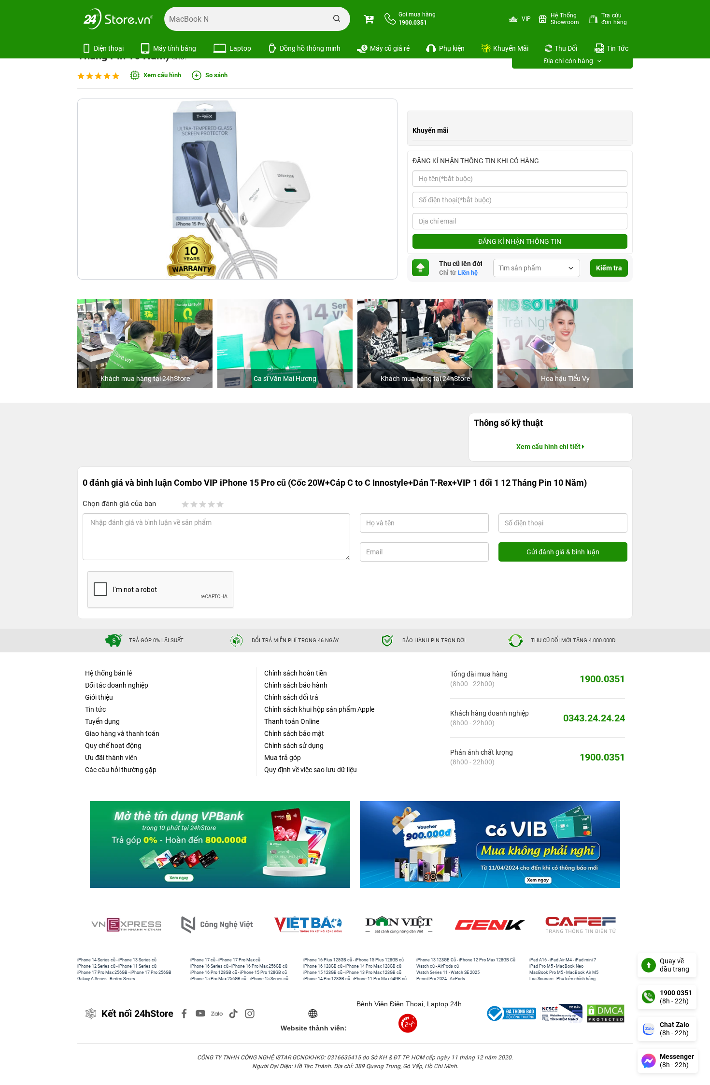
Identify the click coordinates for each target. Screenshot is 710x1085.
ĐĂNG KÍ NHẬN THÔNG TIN (519, 241)
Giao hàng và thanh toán (122, 733)
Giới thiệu (99, 697)
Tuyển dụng (102, 721)
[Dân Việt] (401, 925)
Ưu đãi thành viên (111, 757)
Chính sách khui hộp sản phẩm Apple (319, 709)
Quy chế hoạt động (113, 745)
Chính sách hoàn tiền (295, 673)
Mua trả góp (282, 757)
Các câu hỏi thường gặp (120, 770)
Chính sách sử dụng (294, 745)
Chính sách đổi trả (291, 697)
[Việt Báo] (309, 925)
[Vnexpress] (128, 925)
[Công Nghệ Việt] (219, 925)
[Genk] (492, 925)
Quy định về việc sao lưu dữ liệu (310, 770)
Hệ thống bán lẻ (108, 673)
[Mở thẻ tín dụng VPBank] (220, 844)
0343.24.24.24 (594, 718)
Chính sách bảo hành (295, 685)
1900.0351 (602, 679)
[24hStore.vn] (118, 18)
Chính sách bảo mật (294, 733)
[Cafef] (582, 925)
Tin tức (95, 709)
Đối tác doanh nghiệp (116, 685)
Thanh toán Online (291, 721)
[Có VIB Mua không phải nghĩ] (490, 844)
